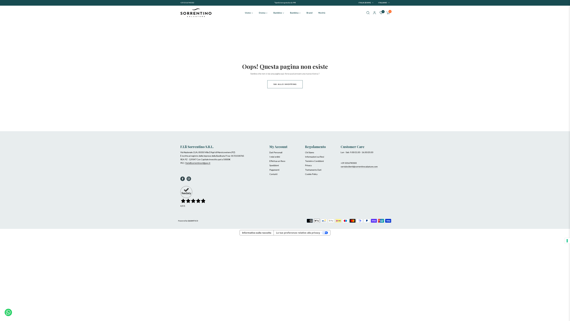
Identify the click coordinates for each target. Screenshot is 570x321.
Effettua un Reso (277, 161)
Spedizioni (274, 165)
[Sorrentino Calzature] (196, 12)
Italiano (382, 2)
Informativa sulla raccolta (256, 232)
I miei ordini (274, 156)
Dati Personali (275, 152)
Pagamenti (274, 170)
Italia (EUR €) (364, 2)
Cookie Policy (311, 174)
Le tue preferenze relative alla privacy (298, 232)
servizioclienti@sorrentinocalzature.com (359, 166)
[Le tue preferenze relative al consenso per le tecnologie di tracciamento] (567, 241)
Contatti (273, 174)
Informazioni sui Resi (314, 156)
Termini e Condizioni (314, 161)
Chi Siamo (309, 152)
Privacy (308, 165)
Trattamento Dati (313, 170)
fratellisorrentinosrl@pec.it (197, 163)
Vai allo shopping (285, 84)
